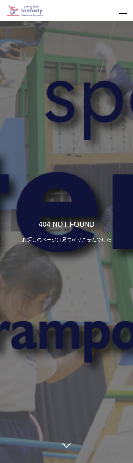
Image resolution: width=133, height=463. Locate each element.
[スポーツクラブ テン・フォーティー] (25, 10)
